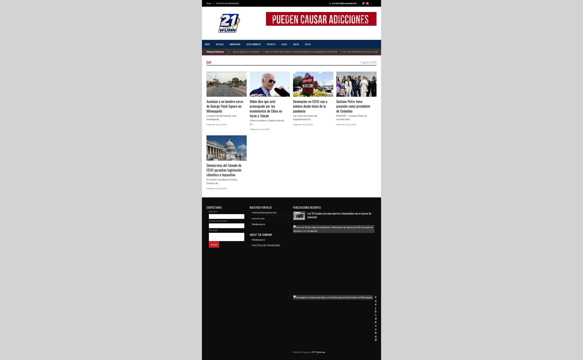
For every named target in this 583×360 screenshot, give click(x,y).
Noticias (219, 44)
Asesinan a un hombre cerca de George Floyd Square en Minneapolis (224, 106)
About (208, 3)
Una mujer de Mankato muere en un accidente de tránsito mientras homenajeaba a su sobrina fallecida (374, 51)
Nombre (213, 211)
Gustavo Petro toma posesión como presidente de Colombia (353, 106)
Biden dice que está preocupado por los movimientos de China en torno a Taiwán (266, 108)
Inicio (207, 44)
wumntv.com (258, 218)
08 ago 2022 (221, 124)
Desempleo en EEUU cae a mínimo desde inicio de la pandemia (310, 106)
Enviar (214, 244)
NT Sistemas (318, 352)
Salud (284, 44)
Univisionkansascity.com (264, 212)
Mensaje (213, 230)
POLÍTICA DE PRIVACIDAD (227, 3)
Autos (308, 44)
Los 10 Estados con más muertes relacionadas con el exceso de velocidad (339, 215)
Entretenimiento (253, 44)
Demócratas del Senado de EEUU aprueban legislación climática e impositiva (223, 169)
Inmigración (235, 44)
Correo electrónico (218, 220)
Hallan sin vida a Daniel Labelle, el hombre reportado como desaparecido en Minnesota (290, 51)
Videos (296, 44)
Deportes (271, 44)
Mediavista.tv (258, 224)
